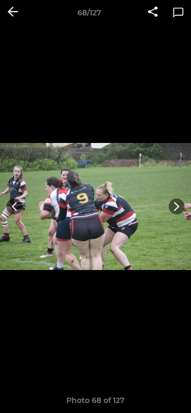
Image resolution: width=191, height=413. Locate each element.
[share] (152, 12)
